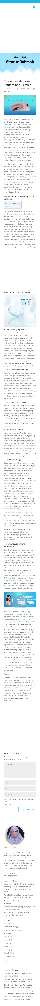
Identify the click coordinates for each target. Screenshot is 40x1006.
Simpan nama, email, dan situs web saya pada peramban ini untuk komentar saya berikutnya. (19, 801)
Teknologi (30, 89)
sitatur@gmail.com (10, 876)
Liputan (6, 937)
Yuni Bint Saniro (9, 991)
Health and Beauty (10, 927)
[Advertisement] (20, 31)
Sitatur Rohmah (12, 89)
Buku (6, 923)
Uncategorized (9, 956)
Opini (6, 943)
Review (6, 950)
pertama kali (20, 216)
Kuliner (6, 933)
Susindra (7, 979)
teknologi (7, 127)
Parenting (7, 947)
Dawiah (6, 985)
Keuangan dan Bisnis (11, 930)
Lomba (6, 940)
